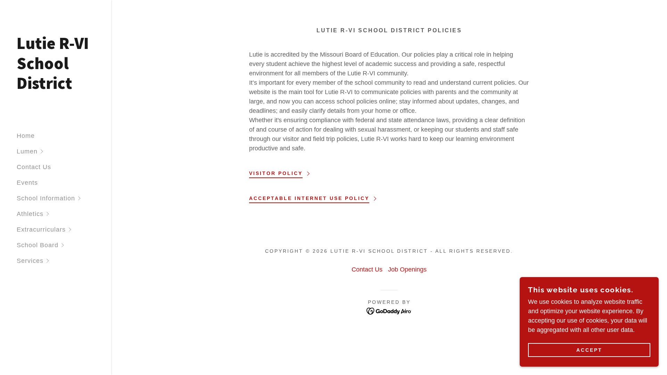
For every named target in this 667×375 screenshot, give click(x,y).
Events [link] (27, 182)
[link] (55, 86)
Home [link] (26, 135)
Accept (589, 350)
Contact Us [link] (34, 167)
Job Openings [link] (407, 269)
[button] (64, 151)
